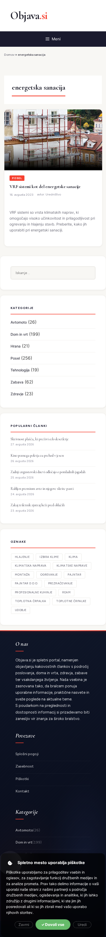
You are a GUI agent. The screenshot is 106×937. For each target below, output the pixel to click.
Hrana (16, 346)
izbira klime (49, 557)
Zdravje (17, 394)
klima (73, 557)
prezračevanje (60, 583)
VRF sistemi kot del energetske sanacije (45, 186)
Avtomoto (19, 322)
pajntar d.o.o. (26, 583)
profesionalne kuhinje (33, 592)
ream (66, 592)
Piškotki (22, 779)
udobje (20, 610)
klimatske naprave (72, 565)
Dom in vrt (19, 334)
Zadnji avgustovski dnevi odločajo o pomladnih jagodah (48, 472)
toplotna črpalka (30, 601)
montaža (22, 574)
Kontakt (22, 791)
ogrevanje (49, 574)
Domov (9, 55)
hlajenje (22, 557)
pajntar (74, 574)
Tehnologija (20, 370)
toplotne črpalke (71, 601)
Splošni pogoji (27, 754)
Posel (17, 178)
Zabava (17, 382)
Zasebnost (24, 766)
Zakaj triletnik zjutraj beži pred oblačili (38, 505)
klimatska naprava (31, 565)
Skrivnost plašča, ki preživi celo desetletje (40, 439)
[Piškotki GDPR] (10, 863)
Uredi (82, 924)
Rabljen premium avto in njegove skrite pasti (42, 488)
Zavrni (24, 924)
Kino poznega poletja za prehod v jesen (37, 455)
